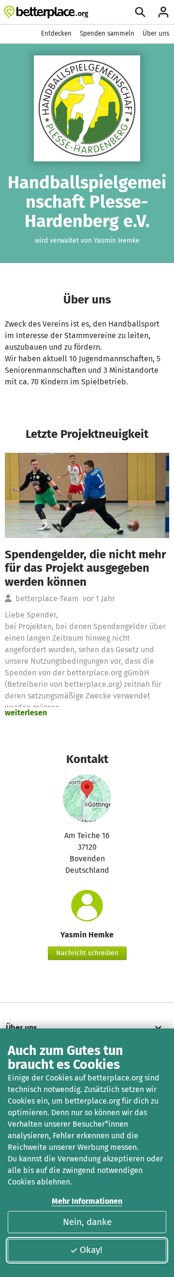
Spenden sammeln (107, 33)
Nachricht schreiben (87, 953)
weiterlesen (26, 712)
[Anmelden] (163, 12)
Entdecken (56, 33)
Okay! (91, 1249)
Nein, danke (87, 1221)
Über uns (156, 33)
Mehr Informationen (87, 1201)
